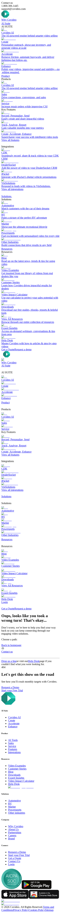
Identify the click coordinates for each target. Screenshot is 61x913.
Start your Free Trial (12, 690)
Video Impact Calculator (21, 780)
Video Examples (17, 765)
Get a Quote (7, 349)
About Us (13, 829)
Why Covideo (8, 19)
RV (10, 803)
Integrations (14, 752)
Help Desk (33, 661)
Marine (12, 806)
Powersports (14, 809)
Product (5, 76)
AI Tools (13, 740)
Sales (11, 743)
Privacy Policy (21, 910)
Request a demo (23, 349)
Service (12, 746)
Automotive (14, 800)
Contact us (7, 651)
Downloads (14, 774)
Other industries (16, 812)
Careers (12, 835)
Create (11, 720)
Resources (6, 248)
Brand (11, 838)
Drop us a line (8, 661)
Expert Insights (16, 777)
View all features (10, 140)
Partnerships (14, 832)
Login (4, 602)
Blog (10, 771)
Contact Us (14, 861)
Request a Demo (10, 687)
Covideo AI (14, 717)
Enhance (12, 726)
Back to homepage (11, 645)
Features (12, 749)
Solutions (6, 196)
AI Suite (5, 23)
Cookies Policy (37, 910)
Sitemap (49, 910)
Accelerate (13, 723)
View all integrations (12, 189)
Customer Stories (17, 768)
